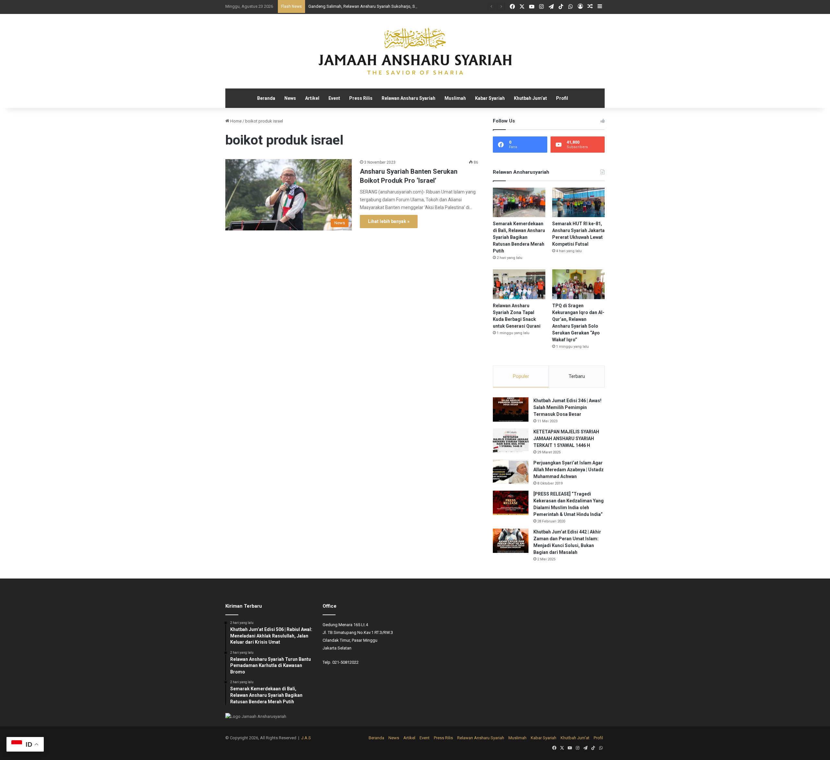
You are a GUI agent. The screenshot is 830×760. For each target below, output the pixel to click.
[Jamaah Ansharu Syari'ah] (415, 51)
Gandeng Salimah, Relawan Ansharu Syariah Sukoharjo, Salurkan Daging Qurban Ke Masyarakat (397, 6)
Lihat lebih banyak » (388, 221)
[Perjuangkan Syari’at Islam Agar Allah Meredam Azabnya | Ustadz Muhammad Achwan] (510, 472)
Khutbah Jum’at (530, 98)
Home (235, 121)
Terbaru (577, 376)
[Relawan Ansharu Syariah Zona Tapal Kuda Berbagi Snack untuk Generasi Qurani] (519, 284)
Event (334, 98)
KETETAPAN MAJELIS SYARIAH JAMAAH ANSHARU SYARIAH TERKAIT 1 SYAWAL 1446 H (566, 438)
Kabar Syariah (490, 98)
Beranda (266, 98)
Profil (562, 98)
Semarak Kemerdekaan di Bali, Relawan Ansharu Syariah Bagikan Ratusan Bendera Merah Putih (519, 237)
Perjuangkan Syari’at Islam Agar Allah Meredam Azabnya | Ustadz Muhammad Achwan (568, 469)
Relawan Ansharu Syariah (408, 98)
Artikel (312, 98)
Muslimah (455, 98)
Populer (521, 376)
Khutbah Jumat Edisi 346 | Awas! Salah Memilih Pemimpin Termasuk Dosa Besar (567, 407)
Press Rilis (361, 98)
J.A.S (306, 737)
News (290, 98)
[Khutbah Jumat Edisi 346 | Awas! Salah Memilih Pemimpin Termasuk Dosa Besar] (510, 409)
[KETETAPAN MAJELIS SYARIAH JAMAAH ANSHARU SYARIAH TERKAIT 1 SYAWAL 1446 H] (510, 440)
